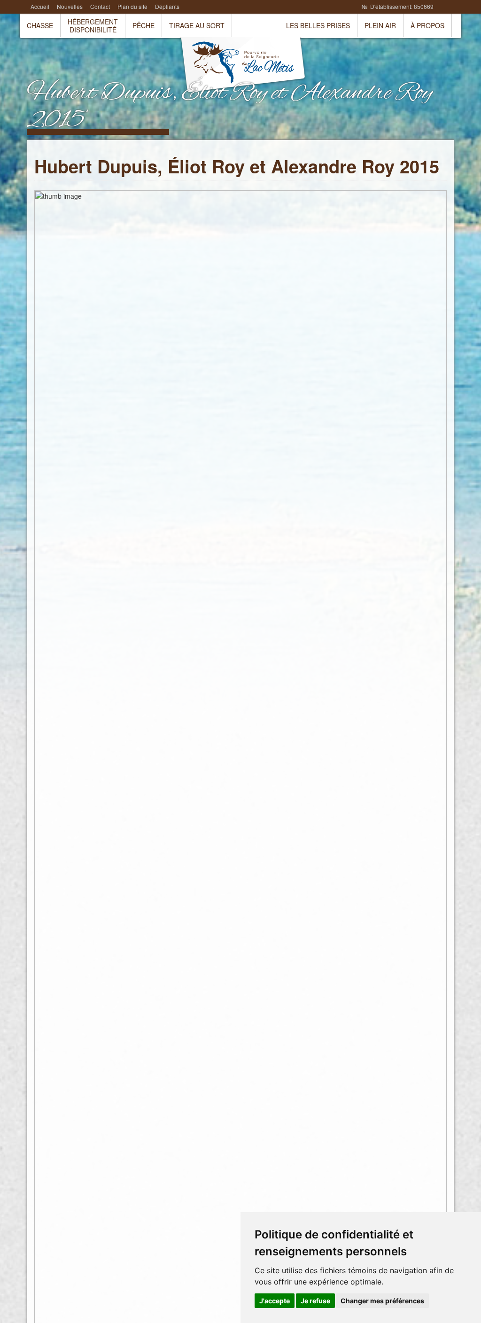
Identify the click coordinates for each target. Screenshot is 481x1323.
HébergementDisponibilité (93, 25)
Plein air (380, 25)
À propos (427, 25)
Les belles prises (318, 25)
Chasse (40, 25)
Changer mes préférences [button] (382, 1301)
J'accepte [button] (274, 1301)
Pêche (143, 25)
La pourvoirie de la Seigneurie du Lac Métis (243, 65)
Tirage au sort (197, 25)
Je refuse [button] (315, 1301)
